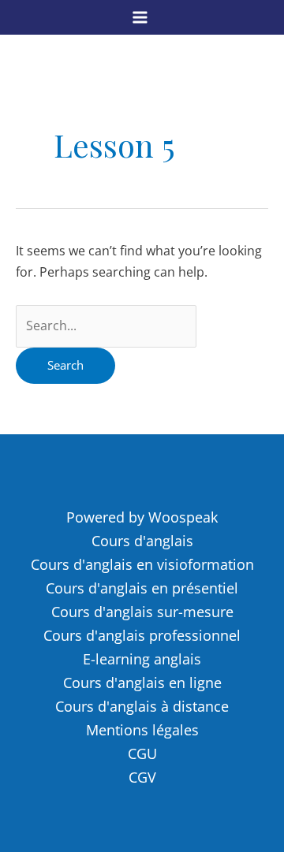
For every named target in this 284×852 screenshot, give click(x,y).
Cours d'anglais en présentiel (142, 588)
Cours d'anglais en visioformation (142, 564)
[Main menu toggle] (140, 17)
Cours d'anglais (142, 540)
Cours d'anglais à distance (142, 706)
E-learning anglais (142, 658)
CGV (142, 777)
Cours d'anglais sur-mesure (142, 611)
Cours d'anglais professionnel (142, 635)
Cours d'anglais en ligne (142, 682)
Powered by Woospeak (142, 517)
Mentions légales (142, 729)
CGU (142, 753)
